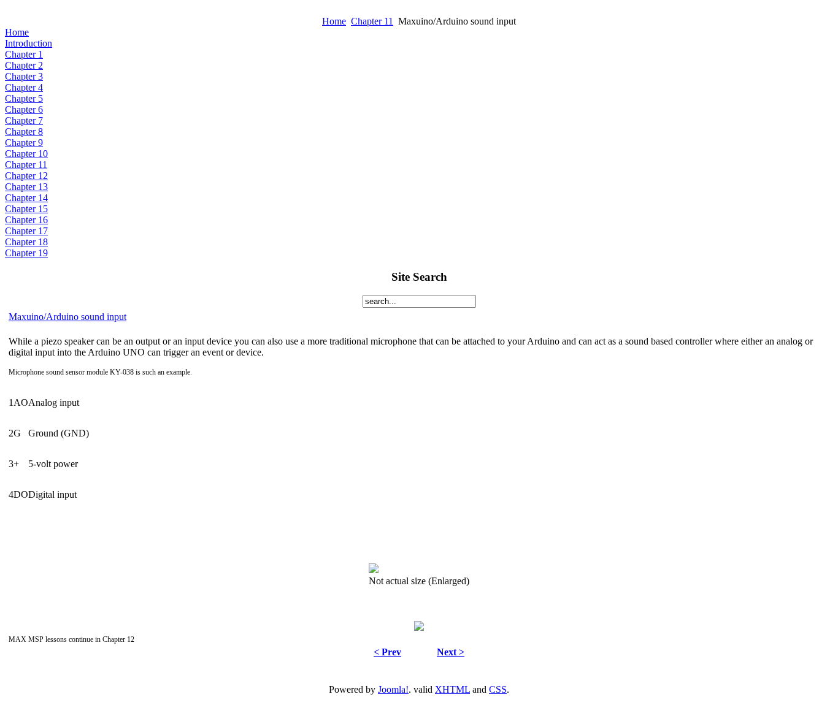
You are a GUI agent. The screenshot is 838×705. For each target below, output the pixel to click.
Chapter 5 (24, 98)
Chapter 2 (24, 65)
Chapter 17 (26, 231)
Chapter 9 (24, 142)
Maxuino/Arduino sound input (67, 316)
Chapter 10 (26, 153)
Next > (450, 652)
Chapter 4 (24, 87)
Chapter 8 (24, 131)
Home (334, 21)
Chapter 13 (26, 186)
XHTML (452, 689)
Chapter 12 (26, 175)
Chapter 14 (26, 197)
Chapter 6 (24, 109)
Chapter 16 (26, 220)
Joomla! (393, 689)
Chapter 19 (26, 253)
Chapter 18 (26, 242)
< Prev (387, 652)
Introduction (28, 43)
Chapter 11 (372, 21)
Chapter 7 (24, 120)
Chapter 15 (26, 209)
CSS (498, 689)
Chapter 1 (24, 54)
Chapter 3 (24, 76)
